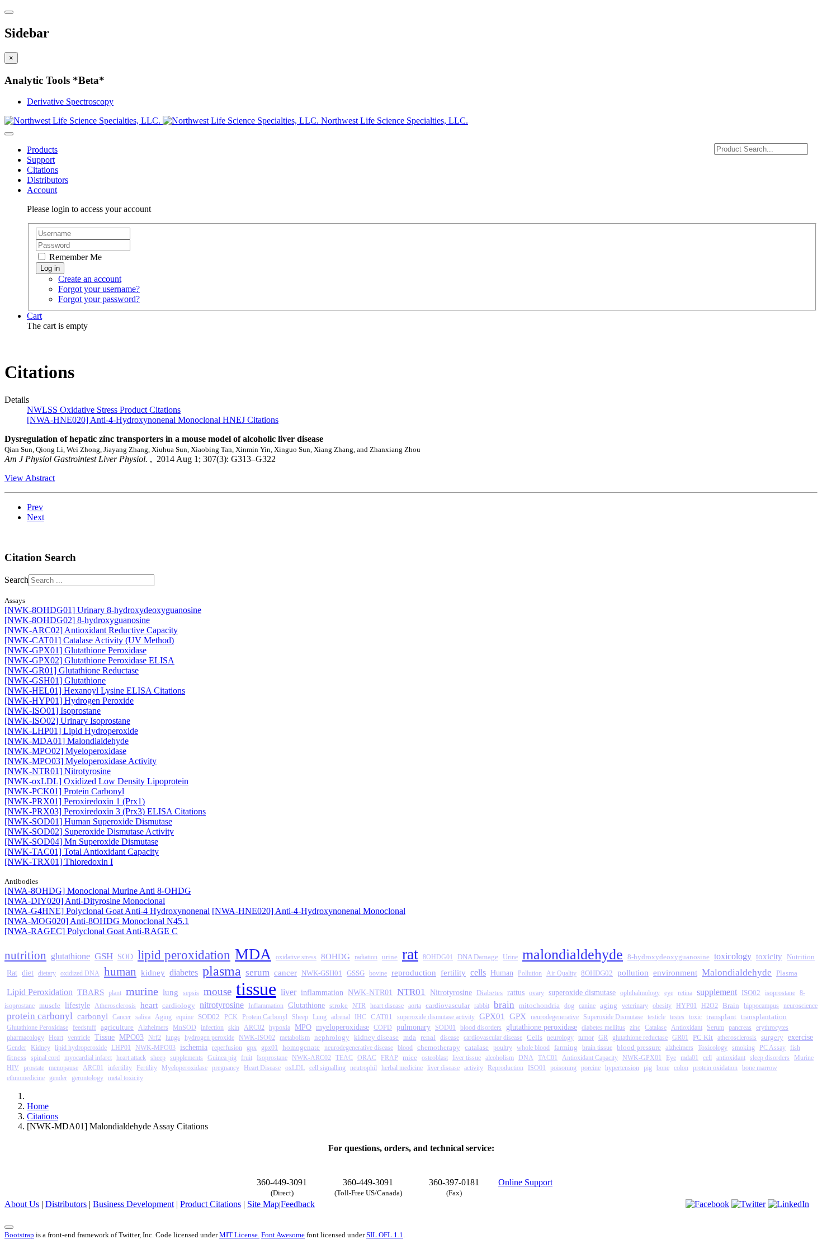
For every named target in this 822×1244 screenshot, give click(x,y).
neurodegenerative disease (358, 1048)
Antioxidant (686, 1027)
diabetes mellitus (603, 1027)
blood (405, 1048)
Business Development (133, 1204)
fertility (453, 972)
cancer (285, 972)
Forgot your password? (99, 299)
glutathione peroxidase (541, 1026)
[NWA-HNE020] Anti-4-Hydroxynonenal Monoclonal (308, 911)
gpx (252, 1048)
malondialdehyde (572, 954)
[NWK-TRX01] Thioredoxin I (58, 861)
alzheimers (679, 1048)
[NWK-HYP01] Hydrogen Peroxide (69, 700)
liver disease (443, 1068)
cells (478, 972)
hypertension (622, 1068)
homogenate (301, 1048)
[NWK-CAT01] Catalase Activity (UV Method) (89, 640)
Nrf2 (154, 1038)
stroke (338, 1006)
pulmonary (413, 1026)
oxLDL (295, 1068)
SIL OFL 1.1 (384, 1235)
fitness (16, 1058)
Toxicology (712, 1048)
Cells (534, 1038)
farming (566, 1048)
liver (288, 992)
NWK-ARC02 (311, 1058)
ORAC (366, 1058)
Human (501, 973)
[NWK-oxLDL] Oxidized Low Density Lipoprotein (96, 781)
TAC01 (548, 1058)
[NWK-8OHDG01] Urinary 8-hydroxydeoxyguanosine (102, 610)
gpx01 (269, 1048)
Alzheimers (153, 1027)
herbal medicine (402, 1068)
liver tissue (466, 1058)
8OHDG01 (438, 957)
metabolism (295, 1038)
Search (16, 580)
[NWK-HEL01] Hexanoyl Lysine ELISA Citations (94, 690)
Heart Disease (262, 1068)
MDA (253, 954)
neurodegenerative (555, 1017)
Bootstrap (19, 1235)
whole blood (533, 1048)
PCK (231, 1017)
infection (212, 1027)
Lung (320, 1017)
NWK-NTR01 (370, 992)
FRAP (389, 1058)
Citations (42, 170)
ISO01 (537, 1068)
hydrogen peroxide (209, 1038)
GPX (517, 1016)
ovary (536, 993)
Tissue (105, 1037)
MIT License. (239, 1235)
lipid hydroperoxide (81, 1048)
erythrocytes (772, 1027)
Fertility (146, 1068)
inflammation (322, 992)
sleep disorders (770, 1058)
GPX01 (492, 1016)
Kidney (40, 1048)
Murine (804, 1058)
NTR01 (411, 992)
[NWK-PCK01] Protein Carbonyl (64, 791)
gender (58, 1078)
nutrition (25, 955)
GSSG (356, 973)
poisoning (563, 1068)
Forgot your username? (99, 289)
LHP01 (121, 1048)
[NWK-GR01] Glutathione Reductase (71, 670)
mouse (218, 991)
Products (42, 149)
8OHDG (335, 956)
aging (608, 1005)
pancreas (740, 1027)
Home (38, 1106)
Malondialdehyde (737, 972)
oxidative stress (296, 957)
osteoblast (435, 1058)
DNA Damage (477, 957)
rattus (516, 992)
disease (449, 1038)
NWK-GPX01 (642, 1058)
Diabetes (489, 993)
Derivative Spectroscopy (70, 101)
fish (795, 1048)
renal (428, 1038)
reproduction (413, 972)
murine (142, 991)
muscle (49, 1005)
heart (149, 1005)
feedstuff (84, 1027)
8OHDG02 (597, 973)
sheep (158, 1058)
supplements (186, 1058)
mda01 (689, 1058)
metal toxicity (125, 1078)
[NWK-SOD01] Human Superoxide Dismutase (88, 821)
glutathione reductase (640, 1038)
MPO (303, 1027)
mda (409, 1037)
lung (170, 992)
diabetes (183, 972)
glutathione (70, 956)
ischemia (193, 1047)
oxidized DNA (80, 973)
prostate (33, 1068)
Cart (34, 316)
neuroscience (800, 1006)
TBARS (90, 992)
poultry (502, 1048)
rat (410, 954)
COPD (383, 1027)
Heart (56, 1038)
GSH (104, 956)
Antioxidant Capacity (590, 1058)
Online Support (525, 1182)
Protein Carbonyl (264, 1017)
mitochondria (539, 1006)
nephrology (331, 1038)
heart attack (131, 1058)
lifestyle (77, 1005)
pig (648, 1068)
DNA (525, 1058)
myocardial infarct (88, 1058)
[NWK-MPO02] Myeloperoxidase (65, 751)
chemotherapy (438, 1048)
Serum (715, 1027)
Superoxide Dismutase (613, 1017)
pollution (633, 972)
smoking (743, 1048)
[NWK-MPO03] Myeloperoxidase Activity (80, 761)
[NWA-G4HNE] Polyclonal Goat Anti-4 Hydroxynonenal (107, 911)
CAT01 (382, 1017)
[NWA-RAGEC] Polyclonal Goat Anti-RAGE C (91, 931)
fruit (246, 1058)
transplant (721, 1016)
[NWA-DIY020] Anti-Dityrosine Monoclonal (84, 901)
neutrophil (363, 1068)
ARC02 (254, 1027)
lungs (173, 1038)
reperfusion (227, 1048)
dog (569, 1006)
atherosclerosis (737, 1038)
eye (668, 993)
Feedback (298, 1204)
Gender (16, 1048)
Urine (510, 957)
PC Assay (772, 1048)
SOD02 (209, 1016)
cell (707, 1058)
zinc (635, 1027)
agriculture (117, 1027)
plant (114, 993)
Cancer (121, 1017)
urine (390, 957)
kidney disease (376, 1038)
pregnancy (225, 1068)
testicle (656, 1017)
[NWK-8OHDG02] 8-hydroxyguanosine (77, 620)
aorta (414, 1006)
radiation (366, 957)
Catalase (656, 1027)
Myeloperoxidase (184, 1068)
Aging (163, 1017)
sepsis (191, 993)
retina (685, 993)
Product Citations (210, 1204)
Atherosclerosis (115, 1006)
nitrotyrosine (222, 1005)
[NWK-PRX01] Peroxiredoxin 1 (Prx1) (74, 801)
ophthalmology (640, 993)
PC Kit (703, 1038)
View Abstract (29, 478)
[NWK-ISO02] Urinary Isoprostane (67, 720)
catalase (477, 1048)
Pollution (530, 973)
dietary (47, 973)
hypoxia (279, 1027)
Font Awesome (283, 1235)
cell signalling (327, 1068)
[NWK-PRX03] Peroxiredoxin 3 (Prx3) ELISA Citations (105, 811)
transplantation (764, 1016)
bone (662, 1068)
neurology (560, 1038)
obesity (662, 1006)
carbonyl (92, 1016)
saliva (142, 1017)
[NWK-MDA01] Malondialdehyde (66, 741)
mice (410, 1058)
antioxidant (730, 1058)
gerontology (87, 1078)
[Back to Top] (8, 1227)
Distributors (47, 180)
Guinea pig (222, 1058)
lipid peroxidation (184, 955)
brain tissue (597, 1048)
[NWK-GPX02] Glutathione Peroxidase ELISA (89, 660)
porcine (591, 1068)
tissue (256, 989)
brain (504, 1005)
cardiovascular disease (493, 1038)
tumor (586, 1038)
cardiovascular (448, 1005)
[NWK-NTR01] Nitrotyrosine (57, 771)
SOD (125, 957)
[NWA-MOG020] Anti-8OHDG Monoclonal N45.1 (96, 921)
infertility (120, 1068)
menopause (63, 1068)
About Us (21, 1204)
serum (257, 972)
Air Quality (561, 973)
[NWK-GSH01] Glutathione (55, 680)
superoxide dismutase (582, 992)
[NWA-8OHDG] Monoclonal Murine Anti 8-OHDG (97, 891)
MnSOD (184, 1027)
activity (473, 1068)
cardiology (178, 1005)
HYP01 (686, 1006)
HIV (13, 1068)
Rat (12, 972)
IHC (360, 1017)
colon (681, 1068)
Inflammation (266, 1006)
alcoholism (499, 1058)
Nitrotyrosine (451, 992)
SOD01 (445, 1027)
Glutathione (306, 1005)
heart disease (387, 1006)
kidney (153, 972)
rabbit (481, 1006)
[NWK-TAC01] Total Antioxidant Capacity (81, 851)
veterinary (635, 1006)
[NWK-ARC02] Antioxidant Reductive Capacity (91, 630)
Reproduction (505, 1068)
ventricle (79, 1038)
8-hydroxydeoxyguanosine (668, 957)
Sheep (300, 1017)
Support (41, 159)
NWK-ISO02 (257, 1038)
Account (42, 190)
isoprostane (780, 993)
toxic (695, 1017)
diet (28, 973)
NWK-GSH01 (321, 973)
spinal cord (45, 1058)
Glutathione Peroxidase (37, 1027)
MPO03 (131, 1037)
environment (675, 972)
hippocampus (761, 1006)
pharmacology (25, 1038)
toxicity (769, 956)
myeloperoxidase (342, 1027)
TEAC (344, 1058)
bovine (378, 973)
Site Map (263, 1204)
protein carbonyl (40, 1016)
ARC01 (93, 1068)
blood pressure (639, 1048)
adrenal (340, 1017)
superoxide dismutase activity (436, 1017)
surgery (772, 1038)
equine (184, 1017)
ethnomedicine (26, 1078)
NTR (359, 1006)
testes (677, 1017)
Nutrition (801, 957)
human (120, 971)
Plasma (786, 973)
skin (233, 1027)
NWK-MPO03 (155, 1048)
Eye (671, 1058)
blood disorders (481, 1027)
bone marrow (759, 1068)
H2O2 (709, 1006)
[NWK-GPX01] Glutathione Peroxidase (75, 650)
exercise (800, 1037)
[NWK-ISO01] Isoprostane (52, 710)
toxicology (733, 956)
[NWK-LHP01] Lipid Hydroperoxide (71, 731)
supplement (717, 992)
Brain (730, 1005)
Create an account (89, 279)
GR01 (680, 1038)
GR (603, 1038)
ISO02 (750, 992)
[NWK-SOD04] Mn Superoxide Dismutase (81, 841)
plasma (221, 970)
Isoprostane (272, 1058)
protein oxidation (715, 1068)
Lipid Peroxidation (40, 992)
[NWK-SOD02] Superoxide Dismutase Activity (89, 831)
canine (587, 1006)
